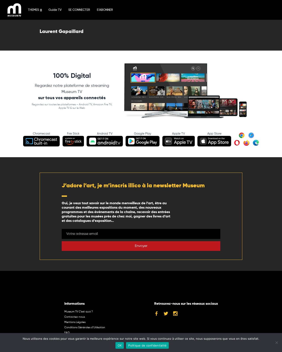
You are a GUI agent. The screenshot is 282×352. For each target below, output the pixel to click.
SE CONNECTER (79, 9)
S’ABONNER (105, 9)
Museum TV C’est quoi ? (78, 311)
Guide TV (55, 9)
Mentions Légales (74, 322)
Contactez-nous (74, 317)
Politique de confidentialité (147, 345)
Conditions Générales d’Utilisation (84, 327)
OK (120, 345)
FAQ (67, 333)
